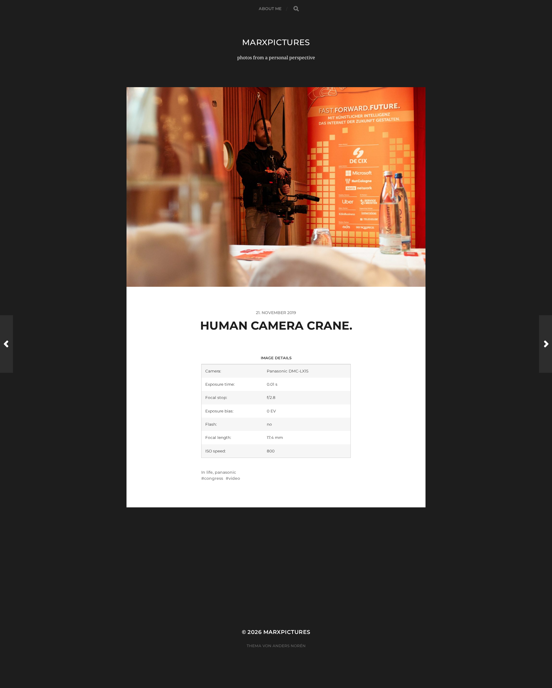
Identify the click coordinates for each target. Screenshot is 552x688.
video (234, 478)
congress (213, 478)
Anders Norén (289, 645)
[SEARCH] (296, 9)
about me (270, 8)
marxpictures (276, 42)
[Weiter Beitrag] (545, 344)
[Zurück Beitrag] (6, 344)
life (209, 472)
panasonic (225, 472)
